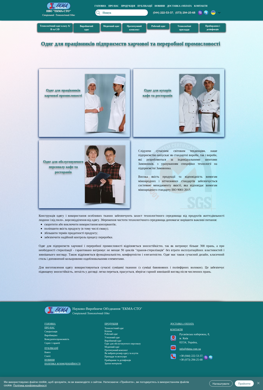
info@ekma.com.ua (190, 349)
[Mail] (173, 348)
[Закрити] (258, 383)
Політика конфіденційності (30, 385)
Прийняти (244, 383)
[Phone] (173, 356)
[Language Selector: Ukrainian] (215, 12)
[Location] (173, 338)
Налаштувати (221, 383)
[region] (84, 103)
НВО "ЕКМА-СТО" (58, 11)
